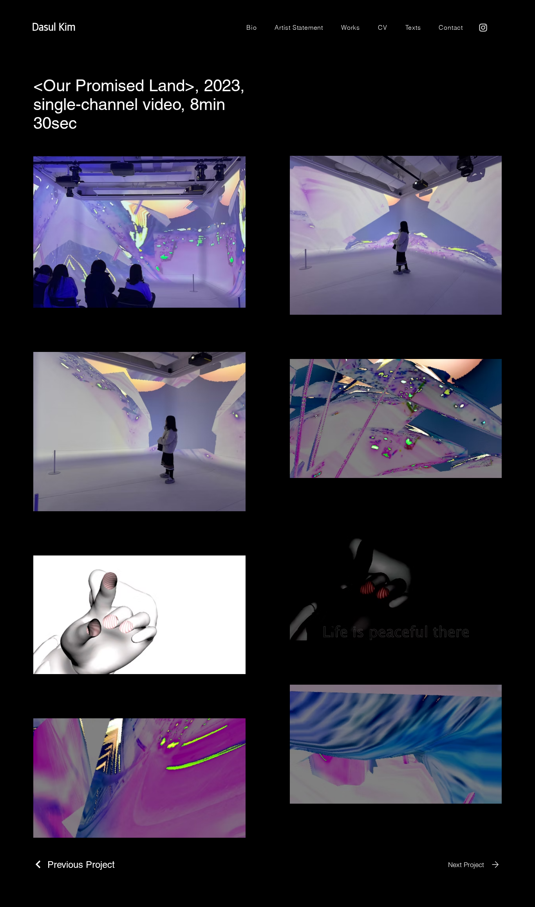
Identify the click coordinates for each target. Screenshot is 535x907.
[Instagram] (483, 27)
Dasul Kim (54, 26)
